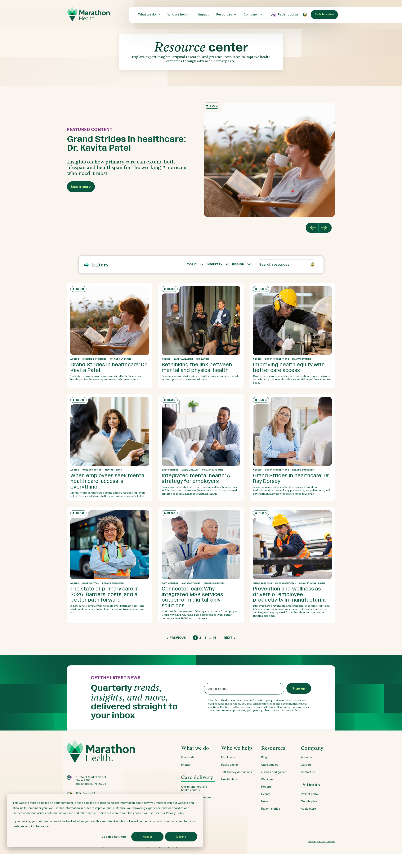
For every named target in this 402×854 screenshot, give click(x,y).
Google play (309, 801)
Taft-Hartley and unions (236, 772)
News (264, 801)
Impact (185, 764)
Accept (147, 836)
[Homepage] (101, 757)
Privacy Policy (290, 710)
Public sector (229, 764)
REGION (238, 264)
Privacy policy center (321, 841)
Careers (306, 764)
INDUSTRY (215, 264)
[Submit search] (304, 14)
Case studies (269, 764)
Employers (228, 757)
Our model (188, 757)
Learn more (81, 187)
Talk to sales (324, 14)
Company (312, 748)
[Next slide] (325, 228)
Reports (266, 786)
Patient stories (270, 808)
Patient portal (288, 14)
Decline (181, 836)
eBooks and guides (273, 772)
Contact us (308, 772)
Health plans (229, 779)
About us (307, 757)
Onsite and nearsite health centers (194, 788)
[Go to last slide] (312, 228)
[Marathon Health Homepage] (88, 14)
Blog (264, 757)
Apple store (308, 808)
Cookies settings (114, 836)
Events (265, 794)
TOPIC (192, 264)
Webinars (267, 779)
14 (214, 637)
